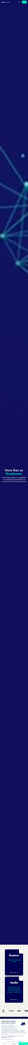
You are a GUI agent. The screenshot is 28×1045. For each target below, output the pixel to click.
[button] (19, 2)
